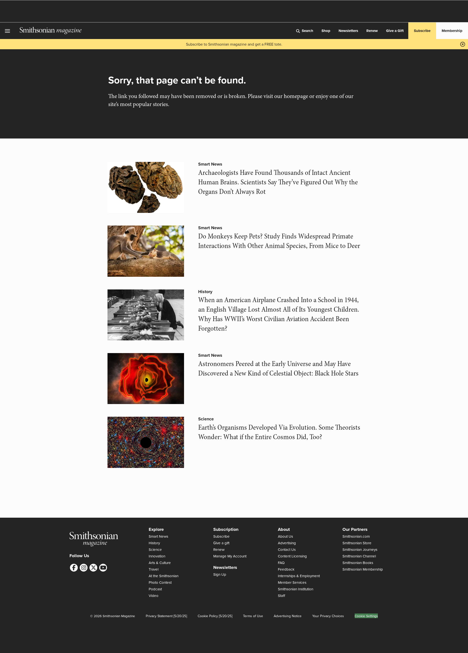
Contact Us (287, 549)
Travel (153, 569)
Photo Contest (160, 582)
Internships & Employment (299, 575)
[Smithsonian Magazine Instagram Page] (84, 568)
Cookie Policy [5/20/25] (215, 615)
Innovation (157, 556)
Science (206, 419)
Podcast (155, 589)
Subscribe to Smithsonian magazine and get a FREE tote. (234, 44)
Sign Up (219, 574)
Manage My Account (229, 556)
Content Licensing (292, 556)
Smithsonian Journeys (359, 549)
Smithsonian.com (356, 536)
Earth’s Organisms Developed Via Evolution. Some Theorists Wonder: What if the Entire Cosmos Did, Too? (279, 432)
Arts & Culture (160, 562)
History (205, 291)
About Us (285, 536)
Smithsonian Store (356, 542)
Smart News (210, 164)
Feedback (286, 569)
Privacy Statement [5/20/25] (166, 615)
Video (153, 595)
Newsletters (348, 30)
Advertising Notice (288, 615)
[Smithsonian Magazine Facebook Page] (74, 568)
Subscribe (422, 30)
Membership (452, 30)
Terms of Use (253, 615)
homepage (296, 96)
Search (307, 30)
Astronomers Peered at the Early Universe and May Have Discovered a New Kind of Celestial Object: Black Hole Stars (278, 368)
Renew (372, 30)
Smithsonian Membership (362, 569)
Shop (326, 30)
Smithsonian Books (357, 562)
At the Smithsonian (163, 575)
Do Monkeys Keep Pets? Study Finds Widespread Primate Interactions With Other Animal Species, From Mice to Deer (279, 241)
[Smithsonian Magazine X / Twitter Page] (93, 568)
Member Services (292, 582)
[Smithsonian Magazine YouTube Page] (103, 568)
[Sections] (10, 31)
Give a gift (221, 542)
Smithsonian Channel (359, 556)
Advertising (287, 542)
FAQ (281, 562)
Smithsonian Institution (295, 589)
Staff (281, 595)
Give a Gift (395, 30)
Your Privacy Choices (328, 615)
